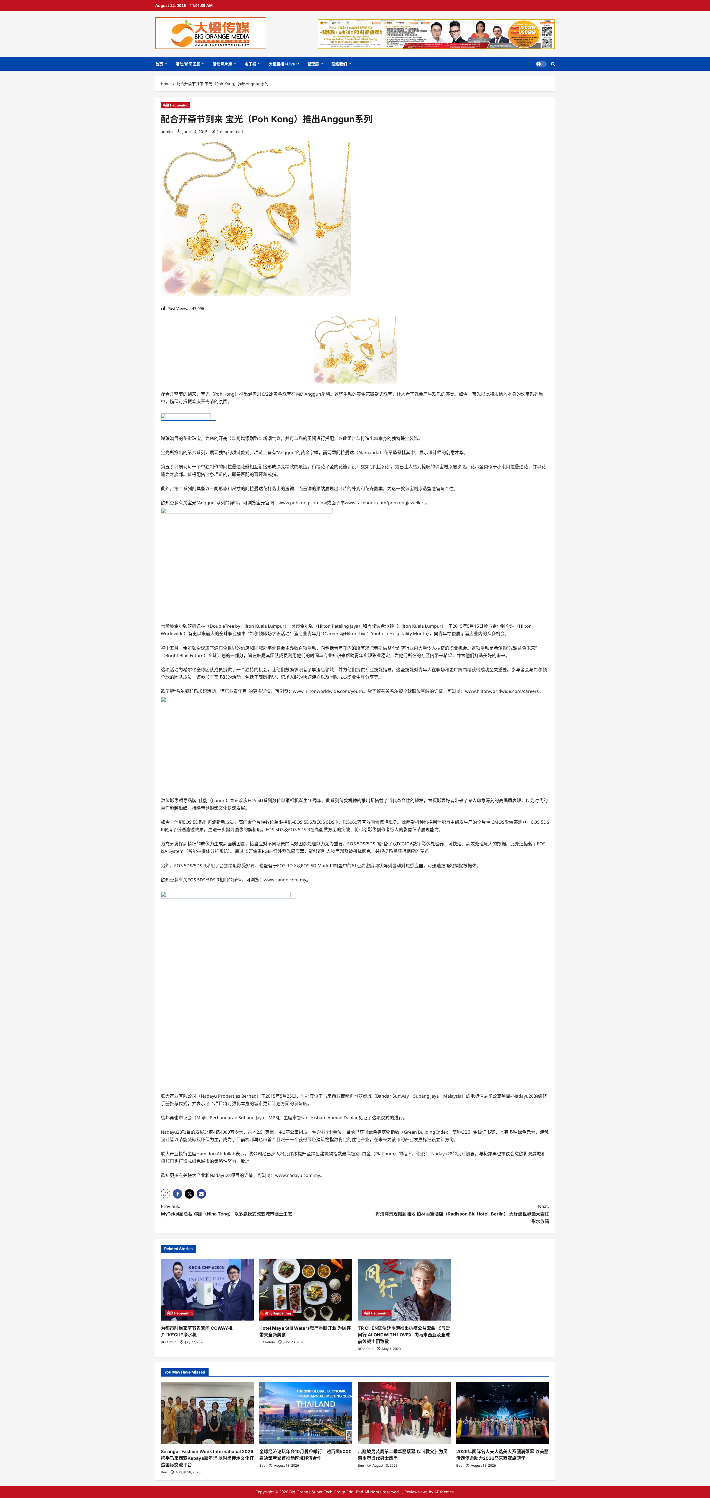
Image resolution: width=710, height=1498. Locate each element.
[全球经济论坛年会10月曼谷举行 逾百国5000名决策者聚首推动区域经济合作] (305, 1413)
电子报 (250, 64)
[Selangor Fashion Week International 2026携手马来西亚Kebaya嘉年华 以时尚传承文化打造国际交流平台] (207, 1413)
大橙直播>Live (282, 64)
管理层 (313, 64)
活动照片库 (222, 64)
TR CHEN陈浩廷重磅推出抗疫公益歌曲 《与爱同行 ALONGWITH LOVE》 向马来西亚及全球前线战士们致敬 (404, 1334)
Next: (462, 1214)
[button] (553, 64)
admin (167, 131)
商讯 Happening (176, 105)
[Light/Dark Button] (541, 64)
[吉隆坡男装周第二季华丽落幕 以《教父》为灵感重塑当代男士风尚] (404, 1413)
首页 (159, 64)
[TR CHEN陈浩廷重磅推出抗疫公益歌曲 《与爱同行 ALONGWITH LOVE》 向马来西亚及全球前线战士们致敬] (404, 1290)
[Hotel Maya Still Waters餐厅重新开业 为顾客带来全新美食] (305, 1290)
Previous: (226, 1210)
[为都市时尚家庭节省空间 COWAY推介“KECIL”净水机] (207, 1290)
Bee (164, 1472)
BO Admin (168, 1342)
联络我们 (339, 64)
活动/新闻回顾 (188, 64)
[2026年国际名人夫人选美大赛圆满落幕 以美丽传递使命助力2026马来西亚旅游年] (502, 1413)
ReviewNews (416, 1491)
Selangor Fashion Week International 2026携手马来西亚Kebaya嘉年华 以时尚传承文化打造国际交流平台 (207, 1458)
